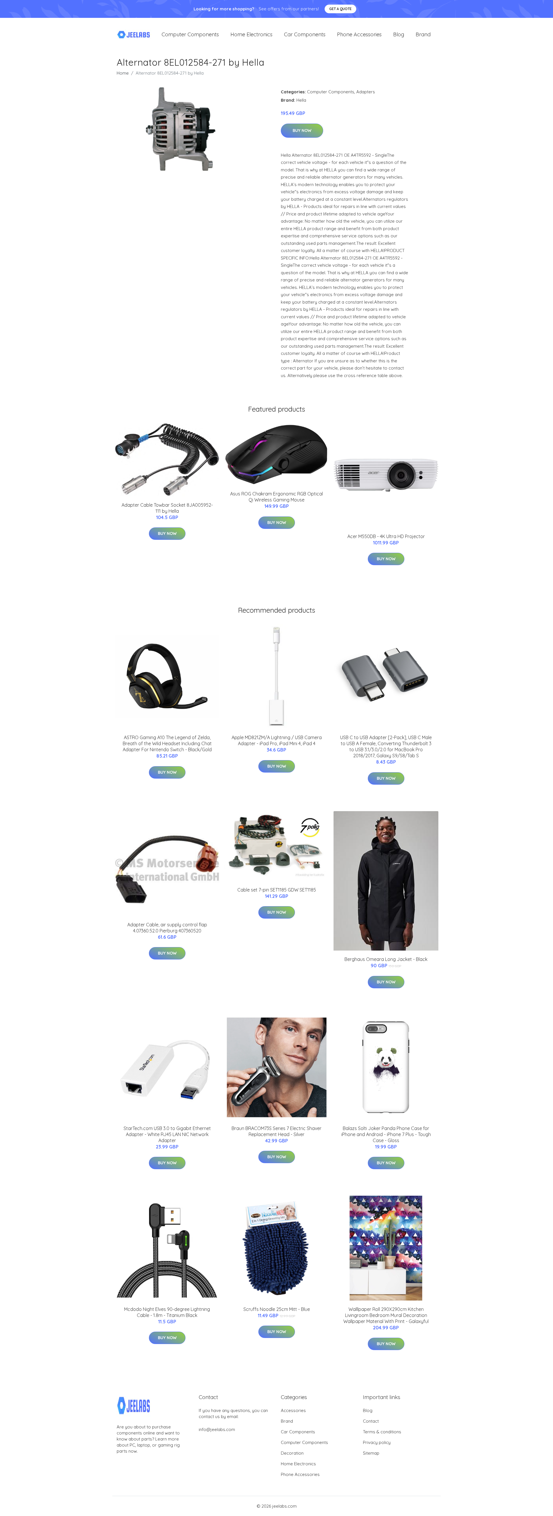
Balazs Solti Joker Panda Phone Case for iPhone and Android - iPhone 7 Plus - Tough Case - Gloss (386, 1134)
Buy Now (302, 130)
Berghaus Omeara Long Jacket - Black (385, 959)
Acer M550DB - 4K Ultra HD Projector (386, 536)
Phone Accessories (359, 34)
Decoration (292, 1453)
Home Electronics (251, 34)
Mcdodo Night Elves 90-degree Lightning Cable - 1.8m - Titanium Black (167, 1312)
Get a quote (340, 9)
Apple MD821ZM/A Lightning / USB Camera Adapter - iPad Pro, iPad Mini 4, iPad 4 (277, 740)
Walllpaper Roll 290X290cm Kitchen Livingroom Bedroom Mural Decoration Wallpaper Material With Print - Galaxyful (386, 1315)
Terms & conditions (382, 1431)
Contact (371, 1421)
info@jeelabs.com (217, 1429)
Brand (423, 34)
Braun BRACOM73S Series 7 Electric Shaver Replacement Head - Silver (276, 1131)
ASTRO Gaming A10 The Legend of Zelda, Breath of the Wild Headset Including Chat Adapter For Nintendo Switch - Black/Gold (167, 743)
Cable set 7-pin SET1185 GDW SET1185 (276, 890)
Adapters (365, 91)
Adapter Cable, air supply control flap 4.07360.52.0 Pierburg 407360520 (167, 928)
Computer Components (190, 34)
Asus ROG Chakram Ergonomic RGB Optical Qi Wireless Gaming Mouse (276, 497)
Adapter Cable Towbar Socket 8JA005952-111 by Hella (167, 508)
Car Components (304, 34)
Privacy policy (377, 1442)
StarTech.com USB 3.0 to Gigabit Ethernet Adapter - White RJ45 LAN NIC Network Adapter (167, 1134)
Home (123, 73)
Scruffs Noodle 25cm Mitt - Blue (276, 1309)
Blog (398, 34)
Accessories (293, 1410)
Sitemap (371, 1453)
